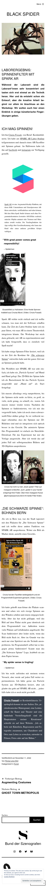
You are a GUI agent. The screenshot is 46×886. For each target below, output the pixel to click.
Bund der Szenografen (23, 843)
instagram (26, 149)
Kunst (16, 764)
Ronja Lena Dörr (11, 761)
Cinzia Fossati (15, 134)
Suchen (5, 815)
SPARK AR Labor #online (32, 138)
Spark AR (8, 204)
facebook (13, 149)
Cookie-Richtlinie (9, 876)
